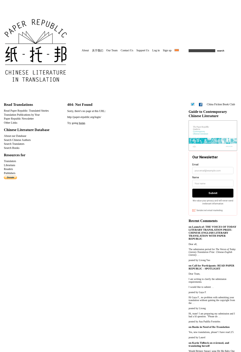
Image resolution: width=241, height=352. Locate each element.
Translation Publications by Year (22, 114)
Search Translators (14, 143)
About (85, 50)
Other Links (10, 122)
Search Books (11, 147)
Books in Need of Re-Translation (211, 327)
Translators (10, 161)
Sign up (167, 50)
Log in (156, 50)
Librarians (9, 165)
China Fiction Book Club (221, 104)
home (82, 123)
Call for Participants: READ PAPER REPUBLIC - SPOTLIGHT (211, 267)
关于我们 (97, 50)
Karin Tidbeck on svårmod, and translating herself (209, 344)
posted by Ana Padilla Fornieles (204, 321)
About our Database (15, 135)
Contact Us (127, 50)
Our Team (112, 50)
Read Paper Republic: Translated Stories (26, 110)
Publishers (9, 173)
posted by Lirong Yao (199, 260)
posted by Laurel (197, 337)
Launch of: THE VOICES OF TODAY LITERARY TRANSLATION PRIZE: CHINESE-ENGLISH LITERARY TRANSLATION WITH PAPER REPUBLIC (212, 232)
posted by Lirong (197, 308)
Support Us (142, 50)
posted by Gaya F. (198, 292)
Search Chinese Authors (17, 139)
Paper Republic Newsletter (19, 118)
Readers (8, 169)
